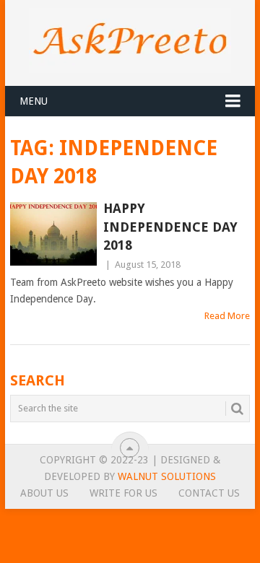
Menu (34, 101)
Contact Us (209, 493)
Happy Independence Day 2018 (170, 226)
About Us (44, 493)
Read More (227, 315)
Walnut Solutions (167, 476)
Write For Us (123, 493)
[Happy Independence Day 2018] (53, 234)
